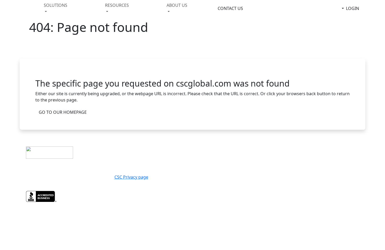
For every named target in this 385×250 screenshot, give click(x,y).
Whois (318, 158)
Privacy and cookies (218, 152)
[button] (60, 8)
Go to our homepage (63, 112)
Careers (319, 152)
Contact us (208, 145)
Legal (202, 158)
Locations (322, 145)
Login (352, 8)
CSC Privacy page (131, 177)
